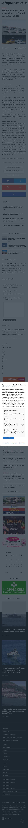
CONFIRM (8, 437)
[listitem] (14, 411)
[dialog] (14, 414)
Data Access (14, 443)
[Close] (25, 385)
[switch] (22, 414)
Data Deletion (6, 443)
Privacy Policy (22, 443)
